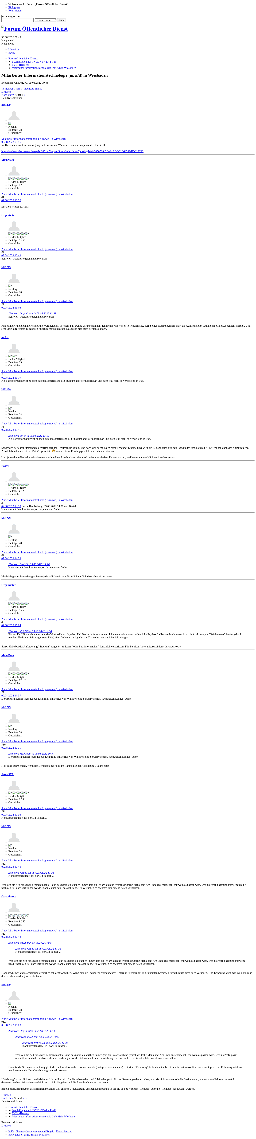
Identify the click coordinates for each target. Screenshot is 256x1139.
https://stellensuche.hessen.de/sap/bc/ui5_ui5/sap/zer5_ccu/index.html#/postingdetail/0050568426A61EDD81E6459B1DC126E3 (72, 151)
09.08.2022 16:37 (11, 695)
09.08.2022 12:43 (11, 255)
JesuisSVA (7, 774)
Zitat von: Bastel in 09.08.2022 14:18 (29, 564)
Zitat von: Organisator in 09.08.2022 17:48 (32, 1030)
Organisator (8, 215)
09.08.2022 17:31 (11, 747)
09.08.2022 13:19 (11, 377)
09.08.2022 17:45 (11, 866)
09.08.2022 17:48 (11, 936)
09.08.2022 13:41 (11, 429)
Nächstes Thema (33, 88)
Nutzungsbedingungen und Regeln (35, 1131)
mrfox (5, 337)
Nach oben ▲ (64, 1131)
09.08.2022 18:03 (11, 1025)
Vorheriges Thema (11, 88)
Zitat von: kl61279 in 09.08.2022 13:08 (30, 631)
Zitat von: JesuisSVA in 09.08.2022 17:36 (31, 872)
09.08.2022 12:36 (11, 200)
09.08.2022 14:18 (11, 506)
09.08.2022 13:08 (11, 307)
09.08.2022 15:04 (11, 625)
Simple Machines (40, 1134)
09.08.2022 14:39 (11, 558)
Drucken (6, 91)
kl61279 (6, 104)
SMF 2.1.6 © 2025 (18, 1134)
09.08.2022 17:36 (11, 814)
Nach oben (7, 1098)
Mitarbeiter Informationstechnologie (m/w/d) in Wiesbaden (33, 138)
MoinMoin (7, 159)
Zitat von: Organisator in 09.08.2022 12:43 (32, 313)
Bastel (5, 465)
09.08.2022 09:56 (11, 141)
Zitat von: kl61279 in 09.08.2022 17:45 (30, 942)
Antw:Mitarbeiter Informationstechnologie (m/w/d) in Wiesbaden (37, 194)
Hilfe (11, 1131)
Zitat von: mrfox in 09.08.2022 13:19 (28, 435)
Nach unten (7, 94)
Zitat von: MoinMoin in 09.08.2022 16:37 (31, 753)
